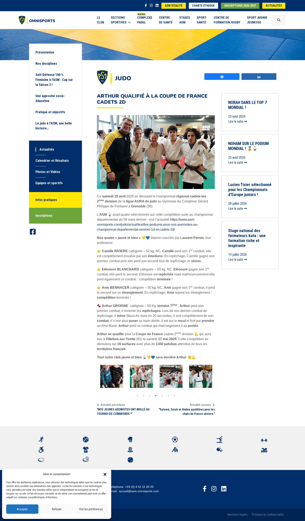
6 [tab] (168, 396)
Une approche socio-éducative (50, 98)
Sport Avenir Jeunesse (257, 20)
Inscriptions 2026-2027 (240, 5)
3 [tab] (150, 396)
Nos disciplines (46, 64)
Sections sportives (119, 20)
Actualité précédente (113, 405)
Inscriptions (43, 216)
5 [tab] (162, 396)
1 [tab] (137, 396)
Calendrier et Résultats (52, 161)
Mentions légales (238, 514)
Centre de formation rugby (227, 20)
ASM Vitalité (174, 5)
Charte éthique (203, 5)
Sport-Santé (202, 20)
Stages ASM (184, 20)
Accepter (22, 509)
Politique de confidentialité (268, 514)
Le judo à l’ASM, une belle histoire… (53, 125)
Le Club (100, 20)
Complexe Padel (144, 20)
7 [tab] (174, 396)
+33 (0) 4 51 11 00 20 (139, 486)
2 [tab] (143, 396)
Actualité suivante (200, 405)
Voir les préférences (91, 509)
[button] (105, 474)
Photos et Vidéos (47, 172)
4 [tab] (156, 396)
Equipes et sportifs (49, 183)
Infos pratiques (46, 200)
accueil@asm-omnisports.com (139, 491)
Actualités (274, 5)
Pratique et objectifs (50, 112)
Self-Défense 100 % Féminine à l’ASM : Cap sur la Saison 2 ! (54, 80)
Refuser (56, 509)
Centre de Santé (166, 20)
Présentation (44, 52)
